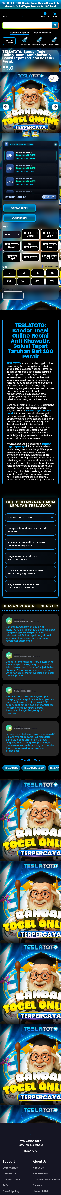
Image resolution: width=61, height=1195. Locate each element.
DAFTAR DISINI (19, 208)
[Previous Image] (6, 106)
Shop (5, 16)
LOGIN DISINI (19, 217)
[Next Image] (55, 106)
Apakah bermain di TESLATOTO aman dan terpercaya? (26, 544)
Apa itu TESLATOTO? (20, 517)
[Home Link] (22, 16)
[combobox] (27, 25)
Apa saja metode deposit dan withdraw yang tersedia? (25, 572)
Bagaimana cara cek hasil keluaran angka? (23, 558)
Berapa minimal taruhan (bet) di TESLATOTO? (27, 530)
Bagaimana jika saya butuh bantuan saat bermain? (24, 586)
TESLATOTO (14, 363)
